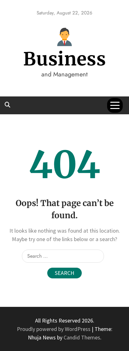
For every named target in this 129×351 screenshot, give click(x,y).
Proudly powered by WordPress (54, 329)
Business (64, 59)
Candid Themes (82, 337)
